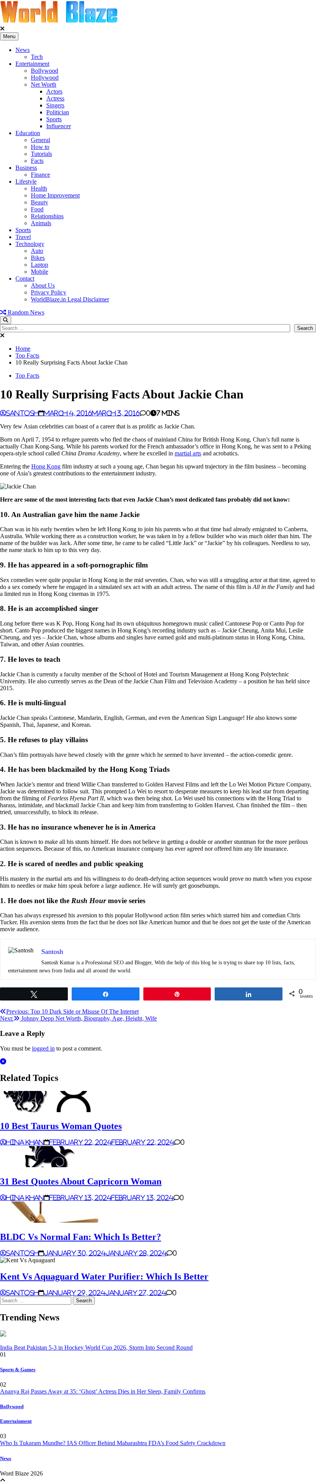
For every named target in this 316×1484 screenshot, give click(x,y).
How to (40, 147)
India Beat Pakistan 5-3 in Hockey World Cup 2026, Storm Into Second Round (96, 1347)
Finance (40, 174)
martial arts (188, 453)
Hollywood (45, 77)
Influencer (58, 126)
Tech (37, 57)
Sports (54, 119)
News (22, 50)
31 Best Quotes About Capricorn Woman (80, 1181)
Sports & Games (17, 1369)
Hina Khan (25, 1142)
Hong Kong (46, 466)
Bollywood (44, 70)
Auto (37, 251)
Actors (54, 91)
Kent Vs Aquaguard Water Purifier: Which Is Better (104, 1277)
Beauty (39, 202)
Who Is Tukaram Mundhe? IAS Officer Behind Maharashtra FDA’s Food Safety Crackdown (112, 1443)
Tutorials (41, 154)
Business (26, 167)
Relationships (47, 216)
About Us (43, 285)
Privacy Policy (48, 292)
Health (39, 188)
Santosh (22, 413)
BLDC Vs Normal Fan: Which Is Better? (80, 1237)
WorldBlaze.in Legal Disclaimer (70, 299)
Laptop (39, 264)
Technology (29, 244)
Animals (41, 223)
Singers (55, 105)
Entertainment (32, 63)
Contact (24, 278)
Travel (23, 237)
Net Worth (43, 84)
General (40, 140)
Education (27, 133)
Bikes (38, 257)
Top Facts (27, 375)
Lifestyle (26, 181)
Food (37, 209)
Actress (55, 98)
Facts (37, 160)
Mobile (39, 271)
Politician (57, 112)
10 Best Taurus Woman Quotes (61, 1126)
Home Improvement (55, 195)
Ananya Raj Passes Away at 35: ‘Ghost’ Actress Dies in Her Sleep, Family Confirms (102, 1391)
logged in (43, 1048)
